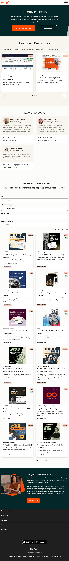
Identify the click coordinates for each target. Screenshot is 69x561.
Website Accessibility (43, 556)
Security (31, 556)
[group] (17, 72)
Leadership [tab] (39, 49)
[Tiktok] (48, 535)
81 (46, 460)
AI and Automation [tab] (52, 49)
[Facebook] (23, 535)
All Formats (5, 213)
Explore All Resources (23, 28)
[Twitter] (36, 535)
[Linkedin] (40, 535)
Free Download (7, 418)
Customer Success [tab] (28, 49)
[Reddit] (44, 535)
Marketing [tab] (7, 49)
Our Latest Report (46, 28)
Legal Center (11, 556)
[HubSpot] (5, 2)
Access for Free (7, 266)
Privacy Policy (22, 556)
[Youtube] (31, 535)
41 (37, 460)
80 (42, 460)
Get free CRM (33, 501)
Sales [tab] (16, 49)
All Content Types (7, 205)
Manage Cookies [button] (56, 556)
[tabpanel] (34, 76)
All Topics (4, 196)
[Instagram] (27, 535)
